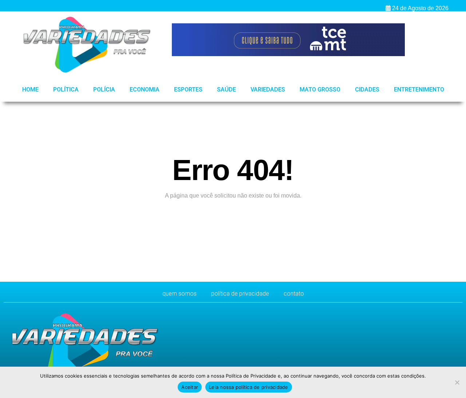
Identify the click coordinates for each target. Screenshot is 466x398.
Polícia (104, 89)
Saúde (226, 89)
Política (66, 89)
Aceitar (189, 387)
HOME (30, 89)
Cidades (367, 89)
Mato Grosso (320, 89)
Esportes (188, 89)
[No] (457, 382)
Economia (144, 89)
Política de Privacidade (240, 293)
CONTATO (294, 293)
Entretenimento (419, 89)
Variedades (267, 89)
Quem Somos (179, 293)
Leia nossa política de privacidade (248, 387)
